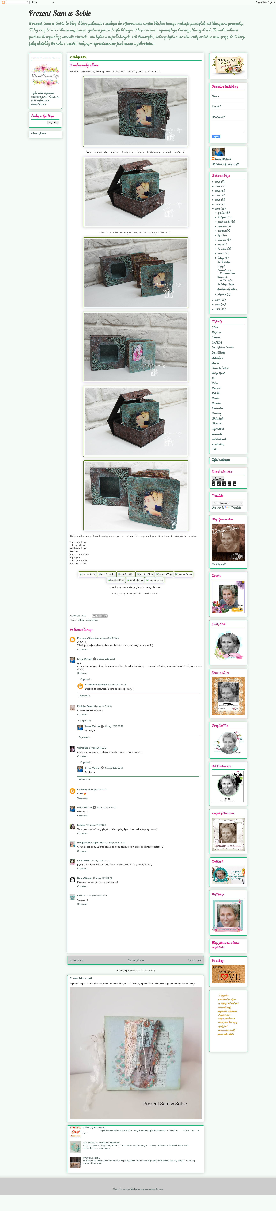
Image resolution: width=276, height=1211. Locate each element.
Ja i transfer (223, 262)
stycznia (222, 294)
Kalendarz (217, 358)
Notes (215, 383)
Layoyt (221, 266)
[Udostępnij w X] (100, 616)
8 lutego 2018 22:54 (114, 726)
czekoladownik (219, 439)
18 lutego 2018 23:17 (100, 860)
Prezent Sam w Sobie (60, 13)
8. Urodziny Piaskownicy (94, 1127)
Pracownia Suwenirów (88, 638)
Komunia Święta (220, 368)
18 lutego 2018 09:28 (96, 825)
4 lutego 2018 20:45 (109, 638)
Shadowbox (218, 408)
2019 (218, 204)
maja (220, 244)
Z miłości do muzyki (81, 978)
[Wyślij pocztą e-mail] (94, 616)
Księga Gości (218, 373)
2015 (218, 309)
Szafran (81, 896)
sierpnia (222, 231)
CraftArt (217, 342)
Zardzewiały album (227, 289)
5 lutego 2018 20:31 (106, 659)
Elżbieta (81, 825)
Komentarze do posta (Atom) (141, 970)
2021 (218, 195)
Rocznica (216, 403)
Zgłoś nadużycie (221, 459)
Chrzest (216, 337)
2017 (218, 300)
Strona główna (136, 960)
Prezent (216, 388)
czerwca (222, 240)
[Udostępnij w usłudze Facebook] (103, 616)
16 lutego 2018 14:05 (106, 807)
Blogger (158, 1189)
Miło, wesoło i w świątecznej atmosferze (101, 1142)
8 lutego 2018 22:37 (98, 748)
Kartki (215, 363)
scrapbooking (92, 620)
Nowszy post (77, 960)
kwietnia (222, 249)
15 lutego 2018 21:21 (97, 789)
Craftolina (82, 789)
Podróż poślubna (225, 284)
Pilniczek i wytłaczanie (224, 278)
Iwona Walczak (84, 659)
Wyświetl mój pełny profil (225, 164)
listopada (223, 217)
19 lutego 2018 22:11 (102, 878)
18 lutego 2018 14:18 (115, 842)
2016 (218, 304)
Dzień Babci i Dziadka (223, 347)
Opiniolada (82, 748)
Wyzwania (217, 423)
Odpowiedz (82, 649)
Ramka (215, 398)
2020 (218, 199)
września (223, 226)
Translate (236, 507)
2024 (218, 186)
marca (221, 253)
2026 (218, 181)
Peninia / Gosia (84, 706)
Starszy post (195, 960)
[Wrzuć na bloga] (97, 616)
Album (81, 620)
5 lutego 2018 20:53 (102, 706)
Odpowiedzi (85, 679)
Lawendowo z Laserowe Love (226, 271)
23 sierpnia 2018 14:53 (96, 896)
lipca (220, 235)
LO (213, 378)
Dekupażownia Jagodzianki (90, 842)
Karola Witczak (84, 878)
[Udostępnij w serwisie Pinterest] (106, 616)
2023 (218, 191)
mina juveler (83, 860)
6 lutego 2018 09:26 (117, 685)
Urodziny (216, 413)
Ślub (214, 449)
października (224, 221)
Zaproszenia (218, 429)
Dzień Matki (218, 353)
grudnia (222, 213)
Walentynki (217, 419)
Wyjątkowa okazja (91, 1158)
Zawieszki (217, 434)
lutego (221, 258)
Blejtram (216, 332)
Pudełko (216, 393)
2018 (218, 209)
